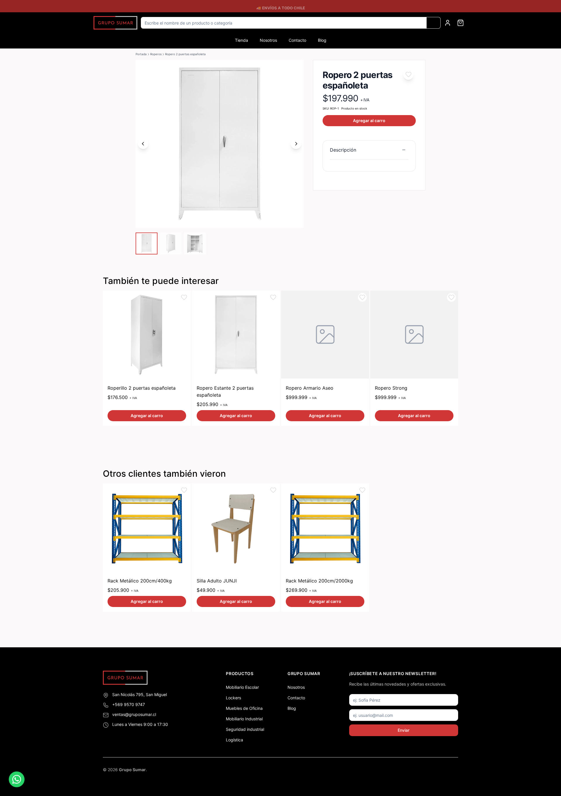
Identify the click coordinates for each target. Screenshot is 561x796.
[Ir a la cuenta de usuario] (447, 22)
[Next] (296, 143)
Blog (322, 40)
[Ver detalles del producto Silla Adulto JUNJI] (236, 527)
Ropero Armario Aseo (309, 388)
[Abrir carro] (460, 22)
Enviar (403, 730)
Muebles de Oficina (244, 708)
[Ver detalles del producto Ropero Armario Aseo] (325, 335)
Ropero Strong (391, 388)
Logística (234, 739)
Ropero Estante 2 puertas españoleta (225, 391)
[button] (408, 75)
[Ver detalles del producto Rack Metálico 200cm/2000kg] (325, 527)
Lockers (233, 697)
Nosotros (268, 40)
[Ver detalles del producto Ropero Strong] (414, 335)
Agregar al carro (369, 120)
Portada (141, 54)
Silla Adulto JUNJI (217, 581)
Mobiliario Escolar (242, 687)
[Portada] (115, 23)
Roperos (156, 54)
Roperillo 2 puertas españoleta (142, 388)
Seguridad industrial (245, 729)
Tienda (241, 40)
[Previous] (143, 143)
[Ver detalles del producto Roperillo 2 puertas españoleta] (147, 335)
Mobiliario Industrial (244, 718)
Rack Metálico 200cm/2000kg (319, 581)
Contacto (297, 40)
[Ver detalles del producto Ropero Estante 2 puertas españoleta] (236, 335)
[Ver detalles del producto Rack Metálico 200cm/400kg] (147, 527)
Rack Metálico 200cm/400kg (140, 581)
